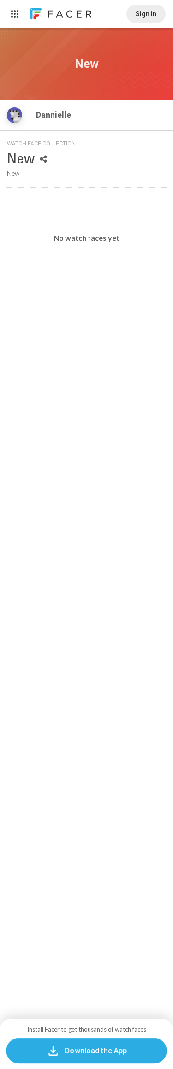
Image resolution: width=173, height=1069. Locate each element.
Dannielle (54, 115)
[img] (14, 115)
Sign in (146, 14)
